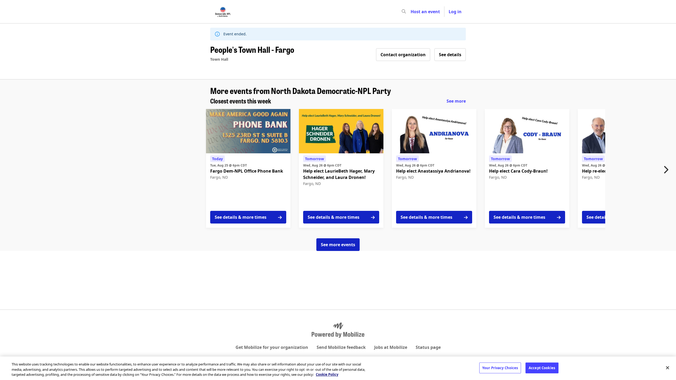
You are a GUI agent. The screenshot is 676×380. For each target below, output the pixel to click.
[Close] (667, 367)
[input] (413, 11)
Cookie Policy (327, 374)
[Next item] (667, 169)
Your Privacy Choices (500, 367)
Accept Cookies (542, 367)
